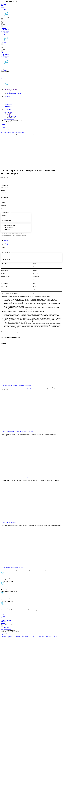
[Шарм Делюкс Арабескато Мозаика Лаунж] (32, 150)
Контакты (3, 621)
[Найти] (2, 26)
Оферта (3, 623)
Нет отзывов (4, 177)
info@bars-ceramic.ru (9, 119)
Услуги (2, 617)
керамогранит (29, 388)
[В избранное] (1, 178)
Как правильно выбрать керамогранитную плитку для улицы (18, 431)
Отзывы (6, 240)
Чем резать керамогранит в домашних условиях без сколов (17, 477)
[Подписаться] (2, 626)
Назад (9, 90)
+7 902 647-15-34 (5, 9)
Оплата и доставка (5, 619)
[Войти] (1, 75)
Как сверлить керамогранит (9, 522)
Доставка (6, 244)
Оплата (6, 243)
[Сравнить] (1, 180)
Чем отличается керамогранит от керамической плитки (16, 385)
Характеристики (8, 241)
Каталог (3, 616)
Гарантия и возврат (6, 620)
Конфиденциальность (6, 633)
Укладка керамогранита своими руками (12, 567)
